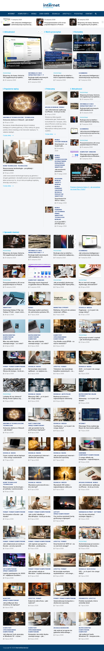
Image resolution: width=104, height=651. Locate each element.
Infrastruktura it (35, 75)
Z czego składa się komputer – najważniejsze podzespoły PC (89, 459)
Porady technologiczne (61, 158)
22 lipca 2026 (84, 342)
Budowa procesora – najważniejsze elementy (63, 398)
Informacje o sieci (35, 73)
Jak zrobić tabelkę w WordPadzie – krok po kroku (39, 515)
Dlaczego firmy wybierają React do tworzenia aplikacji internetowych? (86, 65)
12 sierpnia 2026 (35, 82)
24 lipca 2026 (85, 314)
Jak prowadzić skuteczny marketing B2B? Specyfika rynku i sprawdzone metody (64, 284)
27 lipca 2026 (34, 314)
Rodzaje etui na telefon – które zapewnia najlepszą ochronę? (63, 77)
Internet (11, 14)
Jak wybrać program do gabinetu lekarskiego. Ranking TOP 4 (63, 632)
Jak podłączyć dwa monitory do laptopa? (11, 604)
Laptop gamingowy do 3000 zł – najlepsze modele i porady (14, 575)
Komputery (22, 14)
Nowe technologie (10, 166)
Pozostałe (78, 14)
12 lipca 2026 (84, 519)
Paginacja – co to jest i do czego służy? (88, 311)
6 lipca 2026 (9, 639)
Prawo (57, 213)
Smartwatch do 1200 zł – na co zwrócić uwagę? (64, 545)
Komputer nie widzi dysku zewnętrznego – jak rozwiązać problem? (38, 636)
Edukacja (56, 14)
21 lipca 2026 (59, 373)
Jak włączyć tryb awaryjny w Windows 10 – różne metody (13, 636)
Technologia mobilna (59, 218)
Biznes (30, 307)
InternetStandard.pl (22, 648)
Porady (65, 55)
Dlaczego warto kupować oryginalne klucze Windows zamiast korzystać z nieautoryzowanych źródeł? (90, 157)
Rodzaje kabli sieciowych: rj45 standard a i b (38, 78)
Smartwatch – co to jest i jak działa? (61, 146)
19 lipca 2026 (80, 49)
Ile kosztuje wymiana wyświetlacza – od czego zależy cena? (63, 573)
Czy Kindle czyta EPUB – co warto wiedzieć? (64, 342)
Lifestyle (66, 14)
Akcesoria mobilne (58, 179)
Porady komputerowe (53, 58)
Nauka (38, 366)
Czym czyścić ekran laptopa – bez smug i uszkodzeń (14, 457)
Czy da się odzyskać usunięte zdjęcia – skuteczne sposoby (87, 516)
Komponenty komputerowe (89, 455)
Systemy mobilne (61, 141)
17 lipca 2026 (80, 67)
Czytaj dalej (7, 135)
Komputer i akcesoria (53, 52)
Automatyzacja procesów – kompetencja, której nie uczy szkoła (89, 546)
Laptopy (57, 512)
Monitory (6, 598)
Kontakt (89, 14)
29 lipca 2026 (85, 287)
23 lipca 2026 (34, 346)
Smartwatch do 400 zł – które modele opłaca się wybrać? (60, 201)
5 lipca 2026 (84, 639)
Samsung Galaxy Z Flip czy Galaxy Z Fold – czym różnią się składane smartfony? (13, 312)
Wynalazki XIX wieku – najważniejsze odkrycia (63, 486)
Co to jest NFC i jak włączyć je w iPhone (60, 223)
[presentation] (1, 22)
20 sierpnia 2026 (10, 80)
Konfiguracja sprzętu (54, 55)
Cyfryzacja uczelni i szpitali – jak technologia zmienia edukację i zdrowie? (89, 339)
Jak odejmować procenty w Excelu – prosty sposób (13, 545)
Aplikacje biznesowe (61, 628)
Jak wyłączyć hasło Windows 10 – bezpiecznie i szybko (89, 636)
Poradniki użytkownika (60, 210)
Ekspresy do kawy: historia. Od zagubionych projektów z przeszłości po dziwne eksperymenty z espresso (81, 26)
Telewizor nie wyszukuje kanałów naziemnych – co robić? (63, 371)
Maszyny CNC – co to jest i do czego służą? (38, 398)
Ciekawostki (83, 598)
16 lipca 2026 (9, 173)
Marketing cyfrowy (61, 307)
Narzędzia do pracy (86, 512)
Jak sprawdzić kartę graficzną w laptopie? (36, 429)
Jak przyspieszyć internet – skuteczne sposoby (39, 457)
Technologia (50, 60)
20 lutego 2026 (61, 203)
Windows (92, 152)
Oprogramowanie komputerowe (60, 338)
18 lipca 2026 (34, 432)
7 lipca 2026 (59, 605)
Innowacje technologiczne (13, 117)
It (43, 75)
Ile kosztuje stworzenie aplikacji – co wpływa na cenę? (37, 371)
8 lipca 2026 (9, 607)
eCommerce (12, 58)
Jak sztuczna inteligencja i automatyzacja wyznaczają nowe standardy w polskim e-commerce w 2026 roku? (14, 26)
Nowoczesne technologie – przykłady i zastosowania (13, 488)
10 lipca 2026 (84, 548)
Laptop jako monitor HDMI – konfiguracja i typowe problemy (57, 64)
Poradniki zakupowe (58, 189)
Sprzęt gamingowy (10, 571)
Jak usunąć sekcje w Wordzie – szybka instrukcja (39, 572)
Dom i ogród (44, 14)
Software (97, 512)
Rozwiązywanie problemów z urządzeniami (60, 163)
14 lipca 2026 (51, 114)
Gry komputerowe (10, 569)
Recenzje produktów (59, 193)
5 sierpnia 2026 (87, 159)
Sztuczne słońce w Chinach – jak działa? (18, 120)
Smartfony (59, 167)
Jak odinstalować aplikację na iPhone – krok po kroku (55, 111)
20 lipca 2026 (34, 401)
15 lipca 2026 (34, 489)
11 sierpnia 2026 (14, 66)
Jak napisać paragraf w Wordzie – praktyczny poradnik (37, 546)
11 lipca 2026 (34, 548)
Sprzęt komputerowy (36, 425)
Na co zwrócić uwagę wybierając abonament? (88, 284)
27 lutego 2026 (61, 174)
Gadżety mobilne (58, 183)
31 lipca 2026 (59, 287)
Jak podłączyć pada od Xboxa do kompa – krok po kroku (13, 371)
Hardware (82, 453)
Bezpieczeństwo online (83, 42)
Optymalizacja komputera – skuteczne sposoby (64, 602)
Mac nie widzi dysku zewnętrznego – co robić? (13, 342)
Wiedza (89, 307)
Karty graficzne (34, 423)
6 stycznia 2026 (52, 67)
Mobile (33, 14)
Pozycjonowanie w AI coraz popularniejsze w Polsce (47, 24)
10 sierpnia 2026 (87, 147)
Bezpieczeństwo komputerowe (9, 336)
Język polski (66, 394)
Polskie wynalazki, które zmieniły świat (88, 602)
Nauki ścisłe (91, 569)
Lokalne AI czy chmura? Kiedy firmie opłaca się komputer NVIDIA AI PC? (12, 398)
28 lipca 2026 (9, 314)
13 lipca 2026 (34, 519)
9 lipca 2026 (59, 576)
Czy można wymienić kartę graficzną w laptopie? (64, 517)
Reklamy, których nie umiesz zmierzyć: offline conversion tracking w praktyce (65, 313)
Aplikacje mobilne (51, 107)
